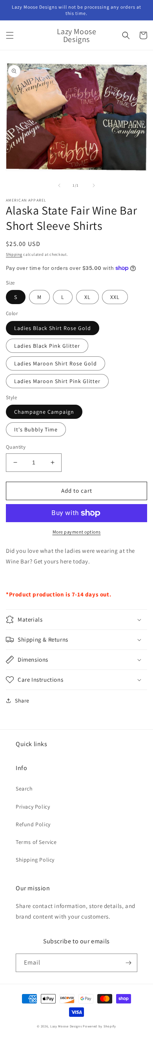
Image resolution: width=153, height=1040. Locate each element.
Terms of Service (36, 842)
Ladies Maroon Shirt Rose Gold (55, 363)
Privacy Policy (33, 806)
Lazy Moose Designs (66, 1026)
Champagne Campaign (44, 411)
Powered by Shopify (99, 1026)
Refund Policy (33, 824)
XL (87, 297)
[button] (9, 35)
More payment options (77, 532)
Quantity (16, 447)
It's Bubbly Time (36, 429)
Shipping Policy (35, 859)
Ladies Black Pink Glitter (47, 345)
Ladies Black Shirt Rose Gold (52, 328)
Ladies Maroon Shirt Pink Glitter (57, 381)
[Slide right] (93, 185)
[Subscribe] (128, 963)
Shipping (14, 254)
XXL (115, 297)
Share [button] (22, 700)
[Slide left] (59, 185)
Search (24, 788)
